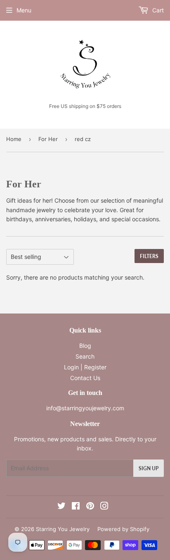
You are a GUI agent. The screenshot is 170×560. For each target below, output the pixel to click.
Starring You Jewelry (63, 529)
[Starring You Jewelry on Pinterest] (90, 506)
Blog (85, 345)
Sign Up (148, 468)
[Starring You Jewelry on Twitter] (61, 506)
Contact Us (85, 377)
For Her (48, 139)
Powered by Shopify (123, 529)
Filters (149, 256)
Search (85, 356)
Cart (157, 10)
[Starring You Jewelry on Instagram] (104, 506)
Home (13, 139)
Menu (24, 10)
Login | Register (85, 367)
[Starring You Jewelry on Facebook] (75, 506)
